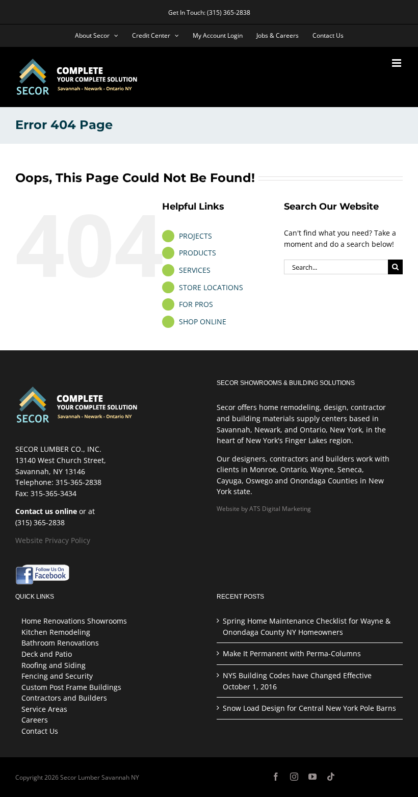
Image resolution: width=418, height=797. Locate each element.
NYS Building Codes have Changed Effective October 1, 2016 (297, 681)
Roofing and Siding (53, 665)
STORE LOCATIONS (211, 287)
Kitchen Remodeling (55, 632)
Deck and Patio (46, 654)
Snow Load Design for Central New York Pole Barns (309, 708)
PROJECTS (195, 236)
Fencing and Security (57, 676)
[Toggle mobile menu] (397, 63)
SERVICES (195, 270)
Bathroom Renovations (60, 643)
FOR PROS (196, 304)
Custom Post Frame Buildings (71, 687)
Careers (34, 720)
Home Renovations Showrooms (74, 621)
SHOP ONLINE (202, 321)
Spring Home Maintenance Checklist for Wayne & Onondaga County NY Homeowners (306, 626)
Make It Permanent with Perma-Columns (292, 653)
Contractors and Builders (64, 698)
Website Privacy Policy (52, 540)
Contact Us (39, 731)
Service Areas (44, 709)
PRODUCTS (197, 253)
